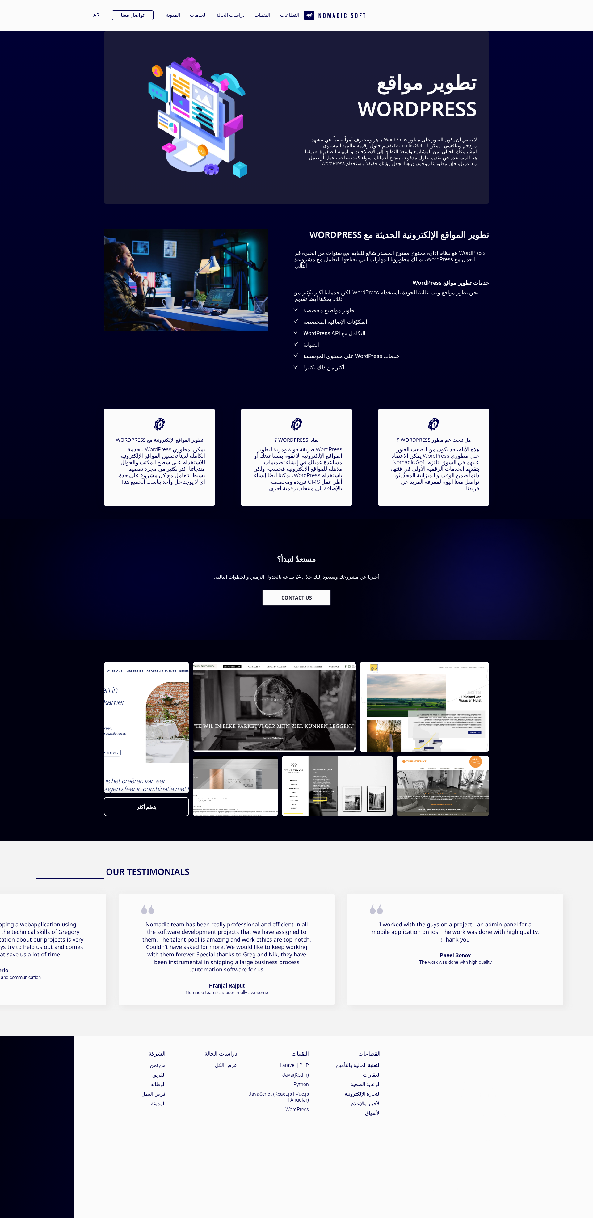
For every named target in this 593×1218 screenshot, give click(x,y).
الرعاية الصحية (366, 1084)
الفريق (159, 1075)
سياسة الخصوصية (493, 1201)
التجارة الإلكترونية (363, 1094)
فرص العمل (153, 1094)
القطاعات (289, 15)
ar (93, 15)
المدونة (173, 15)
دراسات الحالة (231, 15)
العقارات (372, 1075)
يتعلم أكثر (146, 806)
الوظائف (157, 1084)
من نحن (158, 1065)
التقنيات (262, 15)
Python (301, 1084)
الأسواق (373, 1113)
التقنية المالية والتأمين (358, 1065)
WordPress (297, 1109)
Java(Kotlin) (295, 1075)
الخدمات (198, 15)
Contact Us (296, 597)
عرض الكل (226, 1065)
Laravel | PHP (294, 1065)
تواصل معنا (133, 15)
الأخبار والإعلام (366, 1103)
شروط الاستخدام (458, 1201)
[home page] (334, 15)
